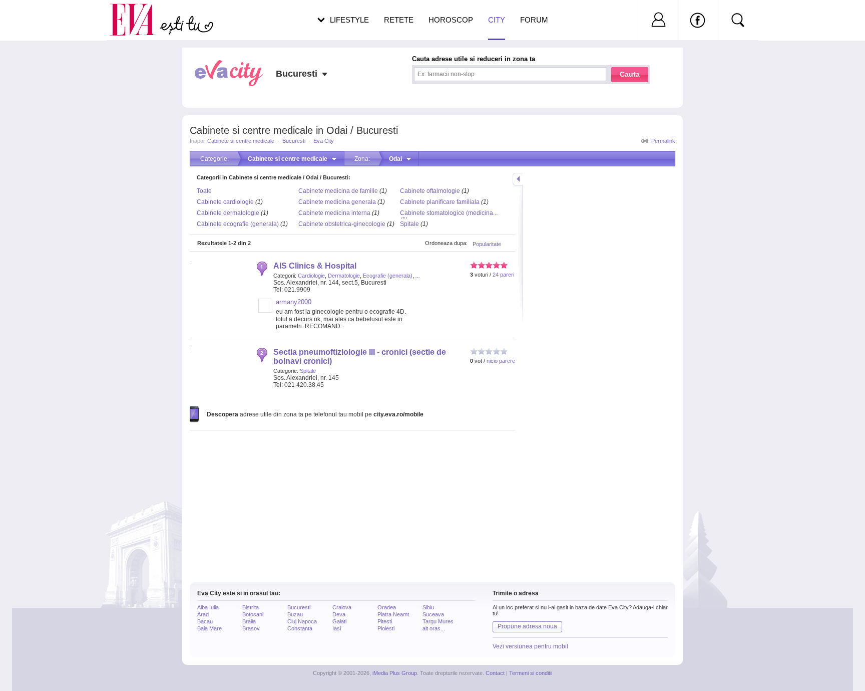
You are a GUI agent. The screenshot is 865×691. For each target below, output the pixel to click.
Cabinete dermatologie (228, 212)
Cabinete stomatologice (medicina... (449, 212)
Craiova (341, 607)
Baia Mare (209, 628)
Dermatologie (344, 276)
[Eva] (138, 12)
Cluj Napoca (302, 621)
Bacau (205, 621)
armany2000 (293, 302)
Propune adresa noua (527, 626)
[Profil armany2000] (265, 310)
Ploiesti (385, 628)
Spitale (409, 223)
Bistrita (250, 607)
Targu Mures (438, 621)
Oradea (386, 607)
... (417, 276)
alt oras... (433, 628)
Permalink (663, 141)
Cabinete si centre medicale (240, 141)
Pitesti (384, 621)
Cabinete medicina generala (337, 201)
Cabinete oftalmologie (430, 190)
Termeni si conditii (530, 673)
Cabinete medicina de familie (338, 190)
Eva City (323, 141)
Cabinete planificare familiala (440, 201)
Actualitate (35, 18)
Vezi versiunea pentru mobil (530, 646)
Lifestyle (349, 20)
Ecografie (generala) (387, 276)
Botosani (252, 614)
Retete (398, 20)
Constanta (299, 628)
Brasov (251, 628)
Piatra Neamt (393, 614)
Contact (495, 673)
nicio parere (501, 361)
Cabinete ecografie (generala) (238, 223)
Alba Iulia (208, 607)
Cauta (630, 74)
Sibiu (428, 607)
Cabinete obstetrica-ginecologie (341, 223)
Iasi (336, 628)
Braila (249, 621)
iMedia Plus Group (394, 673)
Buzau (295, 614)
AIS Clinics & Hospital (314, 266)
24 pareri (503, 275)
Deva (338, 614)
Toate (204, 190)
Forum (534, 20)
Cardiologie (311, 276)
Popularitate (487, 244)
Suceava (433, 614)
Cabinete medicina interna (334, 212)
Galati (339, 621)
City (496, 20)
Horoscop (450, 20)
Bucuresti (293, 141)
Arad (203, 614)
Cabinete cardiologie (225, 201)
